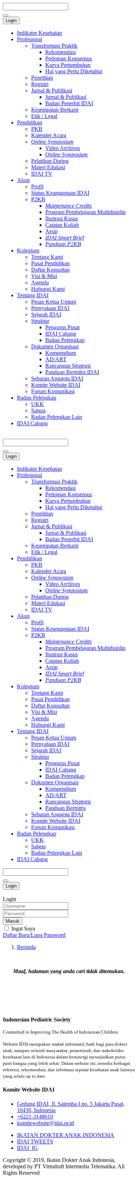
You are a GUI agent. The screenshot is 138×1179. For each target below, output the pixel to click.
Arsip (51, 231)
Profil (37, 186)
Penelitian (42, 78)
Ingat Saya (22, 928)
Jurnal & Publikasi (51, 90)
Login (11, 20)
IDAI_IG (27, 1148)
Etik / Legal (44, 116)
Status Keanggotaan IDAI (60, 193)
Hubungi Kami (48, 289)
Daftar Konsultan (50, 270)
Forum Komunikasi (53, 391)
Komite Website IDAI (55, 385)
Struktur (40, 321)
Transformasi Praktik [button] (54, 482)
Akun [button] (23, 616)
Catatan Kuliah (62, 225)
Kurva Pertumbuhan (68, 65)
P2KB (38, 199)
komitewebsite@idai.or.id (45, 1123)
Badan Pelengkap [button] (36, 834)
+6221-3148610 (35, 1117)
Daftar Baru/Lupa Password (34, 935)
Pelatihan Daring (50, 161)
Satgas (38, 410)
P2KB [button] (38, 635)
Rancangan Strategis (68, 366)
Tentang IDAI (32, 295)
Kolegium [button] (28, 686)
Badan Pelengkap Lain (56, 417)
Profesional (29, 39)
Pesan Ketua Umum (53, 302)
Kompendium (60, 353)
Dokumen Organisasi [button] (55, 782)
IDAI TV (41, 174)
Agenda (40, 282)
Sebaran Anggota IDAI (57, 378)
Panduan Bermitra (65, 808)
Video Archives (62, 148)
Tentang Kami (47, 257)
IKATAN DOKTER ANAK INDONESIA (65, 1135)
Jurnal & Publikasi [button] (51, 526)
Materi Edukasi (48, 167)
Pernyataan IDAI (50, 308)
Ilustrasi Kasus (61, 218)
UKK (37, 404)
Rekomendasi (60, 52)
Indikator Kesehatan (39, 33)
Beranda (26, 947)
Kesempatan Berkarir (55, 110)
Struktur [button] (40, 757)
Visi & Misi (44, 276)
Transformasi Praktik (54, 46)
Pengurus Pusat (62, 327)
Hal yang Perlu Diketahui (73, 71)
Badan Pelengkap (65, 340)
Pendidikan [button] (29, 558)
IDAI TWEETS (35, 1141)
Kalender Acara (48, 135)
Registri (39, 84)
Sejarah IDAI (46, 314)
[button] (52, 578)
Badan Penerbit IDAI (69, 103)
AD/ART (56, 359)
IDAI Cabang (60, 334)
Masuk (12, 921)
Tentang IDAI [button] (32, 731)
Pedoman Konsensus (68, 58)
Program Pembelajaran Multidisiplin (85, 212)
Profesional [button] (29, 475)
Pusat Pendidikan (50, 263)
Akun (23, 180)
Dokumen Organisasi (55, 346)
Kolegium (28, 250)
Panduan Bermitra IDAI (72, 372)
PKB (36, 129)
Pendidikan (29, 122)
